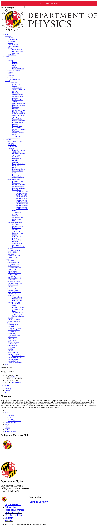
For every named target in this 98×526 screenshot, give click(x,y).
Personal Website (16, 382)
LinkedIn (9, 518)
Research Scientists (10, 422)
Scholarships (11, 507)
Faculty (7, 412)
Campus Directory (38, 501)
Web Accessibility (13, 515)
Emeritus (11, 415)
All (6, 410)
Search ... (3, 7)
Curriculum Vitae (6, 385)
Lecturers (7, 428)
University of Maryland (49, 3)
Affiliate (10, 419)
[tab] (8, 388)
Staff (6, 426)
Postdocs (7, 424)
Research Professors (14, 421)
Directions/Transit (13, 512)
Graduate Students (10, 431)
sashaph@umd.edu (15, 377)
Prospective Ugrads (14, 510)
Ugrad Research (13, 504)
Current (10, 414)
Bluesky (9, 520)
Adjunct (10, 417)
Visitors (7, 429)
